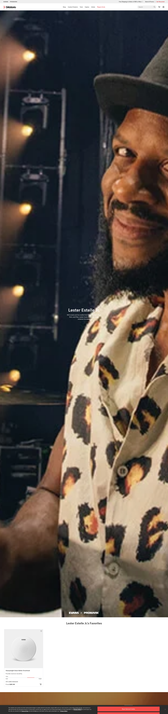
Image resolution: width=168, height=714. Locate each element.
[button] (41, 631)
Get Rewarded (160, 1)
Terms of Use (25, 711)
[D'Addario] (10, 7)
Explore (87, 7)
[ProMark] (13, 2)
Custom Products (73, 7)
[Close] (165, 709)
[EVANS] (6, 2)
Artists (93, 7)
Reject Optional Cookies (128, 709)
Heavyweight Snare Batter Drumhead (18, 670)
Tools (81, 7)
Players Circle (101, 7)
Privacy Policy (77, 709)
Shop (64, 7)
